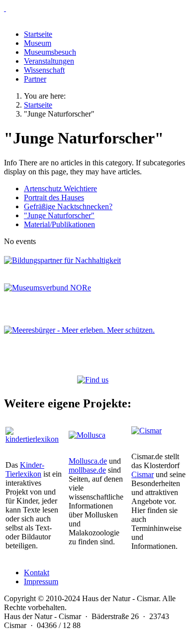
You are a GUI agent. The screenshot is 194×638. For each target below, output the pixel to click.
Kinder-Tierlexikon (24, 469)
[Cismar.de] (146, 430)
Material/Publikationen (59, 224)
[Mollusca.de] (87, 435)
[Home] (97, 8)
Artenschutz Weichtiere (60, 188)
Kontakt (36, 572)
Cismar (142, 474)
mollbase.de (87, 470)
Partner (35, 79)
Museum (37, 43)
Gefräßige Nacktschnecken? (68, 206)
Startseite (38, 34)
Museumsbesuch (50, 52)
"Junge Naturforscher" (59, 215)
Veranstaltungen (49, 61)
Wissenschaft (44, 70)
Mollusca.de (88, 461)
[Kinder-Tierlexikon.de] (34, 439)
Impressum (41, 581)
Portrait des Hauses (54, 197)
